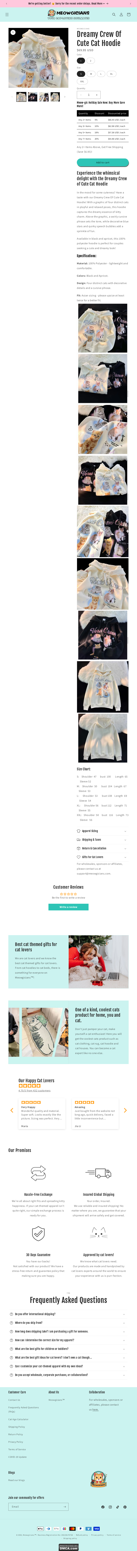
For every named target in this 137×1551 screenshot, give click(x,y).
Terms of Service (17, 1449)
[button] (7, 14)
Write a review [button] (68, 907)
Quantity (81, 88)
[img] (70, 1085)
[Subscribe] (64, 1507)
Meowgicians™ (57, 1399)
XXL (82, 81)
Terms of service (114, 1535)
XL (111, 73)
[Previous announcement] (6, 3)
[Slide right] (64, 96)
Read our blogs (16, 1480)
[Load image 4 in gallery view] (55, 97)
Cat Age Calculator (18, 1419)
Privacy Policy (15, 1441)
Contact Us (14, 1399)
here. (95, 1409)
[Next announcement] (130, 3)
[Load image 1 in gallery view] (21, 97)
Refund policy (82, 1535)
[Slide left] (12, 96)
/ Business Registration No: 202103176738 (55, 1535)
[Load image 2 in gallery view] (33, 97)
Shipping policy (70, 1538)
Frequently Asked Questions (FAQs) (23, 1409)
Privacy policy (97, 1535)
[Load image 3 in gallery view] (44, 97)
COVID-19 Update (17, 1456)
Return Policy (15, 1434)
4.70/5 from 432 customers (35, 1090)
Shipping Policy (16, 1426)
